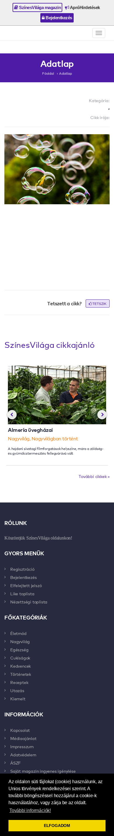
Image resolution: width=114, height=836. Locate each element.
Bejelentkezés (58, 17)
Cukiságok (20, 657)
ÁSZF (15, 762)
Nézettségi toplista (28, 601)
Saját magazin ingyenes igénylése (43, 771)
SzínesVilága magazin (39, 7)
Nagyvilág (20, 641)
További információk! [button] (30, 810)
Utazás (17, 690)
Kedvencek (20, 666)
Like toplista (22, 593)
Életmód (18, 633)
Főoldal (48, 73)
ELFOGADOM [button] (57, 825)
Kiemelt (17, 698)
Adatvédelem (23, 754)
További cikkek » (94, 476)
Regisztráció (22, 569)
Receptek (19, 682)
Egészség (19, 649)
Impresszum (22, 746)
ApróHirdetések (84, 7)
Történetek (20, 674)
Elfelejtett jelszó (26, 585)
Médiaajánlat (23, 738)
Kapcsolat (20, 730)
